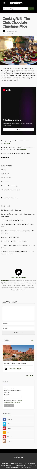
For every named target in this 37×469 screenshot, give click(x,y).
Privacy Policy (5, 463)
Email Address (8, 394)
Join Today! (22, 149)
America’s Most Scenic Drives (15, 363)
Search (31, 9)
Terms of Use (32, 465)
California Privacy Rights (14, 402)
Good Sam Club (18, 457)
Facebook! (7, 143)
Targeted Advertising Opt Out (20, 465)
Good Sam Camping (12, 31)
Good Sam (4, 281)
